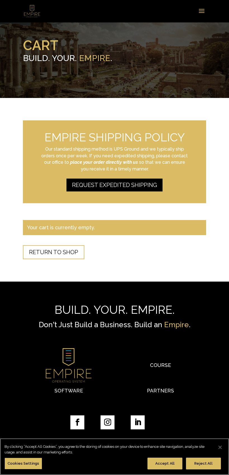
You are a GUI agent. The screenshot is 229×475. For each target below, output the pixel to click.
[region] (114, 456)
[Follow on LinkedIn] (138, 422)
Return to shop (53, 252)
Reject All (203, 463)
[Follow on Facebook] (77, 422)
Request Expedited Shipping (114, 185)
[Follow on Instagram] (108, 422)
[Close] (220, 447)
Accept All (165, 463)
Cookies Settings (23, 463)
